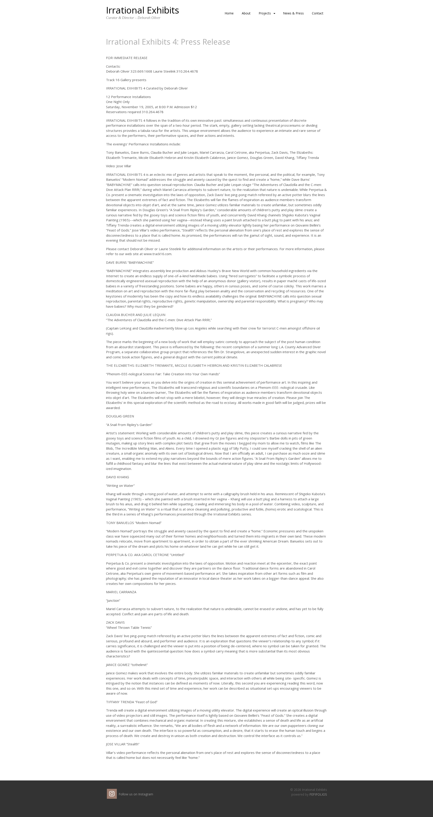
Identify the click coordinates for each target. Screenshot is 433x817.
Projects (265, 13)
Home (229, 13)
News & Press (293, 13)
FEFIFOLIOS (318, 794)
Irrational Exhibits (142, 10)
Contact (317, 13)
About (246, 13)
